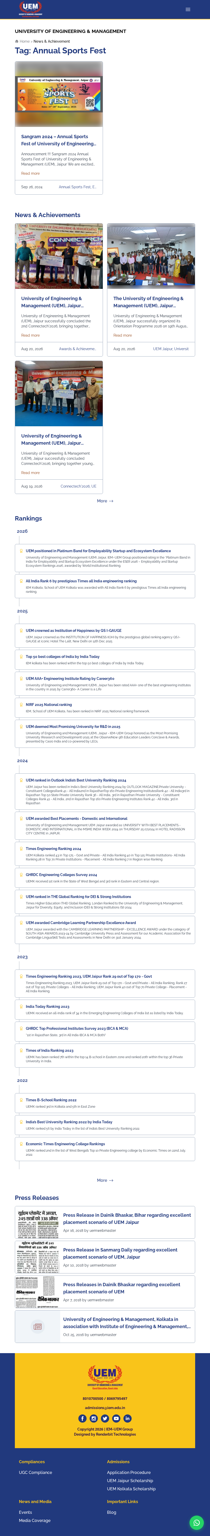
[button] (197, 1523)
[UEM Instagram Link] (94, 1418)
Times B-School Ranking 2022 (51, 1100)
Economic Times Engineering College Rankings (65, 1144)
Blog (111, 1512)
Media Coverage (34, 1520)
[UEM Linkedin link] (127, 1418)
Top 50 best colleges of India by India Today (63, 657)
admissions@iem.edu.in (105, 1408)
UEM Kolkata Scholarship (131, 1488)
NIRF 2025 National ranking (49, 705)
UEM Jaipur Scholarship (130, 1480)
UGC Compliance (35, 1472)
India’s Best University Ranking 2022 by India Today (69, 1122)
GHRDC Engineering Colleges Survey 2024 (61, 875)
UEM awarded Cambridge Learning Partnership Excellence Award (81, 923)
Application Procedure (129, 1472)
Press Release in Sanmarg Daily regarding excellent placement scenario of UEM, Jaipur (120, 1253)
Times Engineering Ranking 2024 (53, 849)
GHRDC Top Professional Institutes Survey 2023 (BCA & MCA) (77, 1028)
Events (25, 1512)
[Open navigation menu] (189, 9)
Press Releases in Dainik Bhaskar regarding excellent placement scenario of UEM (121, 1288)
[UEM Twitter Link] (105, 1418)
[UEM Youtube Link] (116, 1418)
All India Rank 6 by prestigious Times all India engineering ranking (81, 581)
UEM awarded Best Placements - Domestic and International (76, 819)
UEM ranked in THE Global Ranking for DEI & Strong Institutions (78, 897)
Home (24, 41)
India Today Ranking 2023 (47, 1007)
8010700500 (93, 1398)
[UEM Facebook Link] (82, 1418)
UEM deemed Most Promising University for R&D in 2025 (73, 727)
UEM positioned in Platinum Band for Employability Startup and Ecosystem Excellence (98, 551)
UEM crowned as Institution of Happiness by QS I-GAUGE (73, 631)
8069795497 (117, 1398)
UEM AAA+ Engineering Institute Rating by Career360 (70, 679)
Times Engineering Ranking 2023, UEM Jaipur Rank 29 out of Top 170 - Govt (89, 976)
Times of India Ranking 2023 (50, 1050)
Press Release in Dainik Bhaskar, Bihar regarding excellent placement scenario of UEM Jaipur (127, 1218)
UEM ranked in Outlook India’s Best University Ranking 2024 (76, 780)
